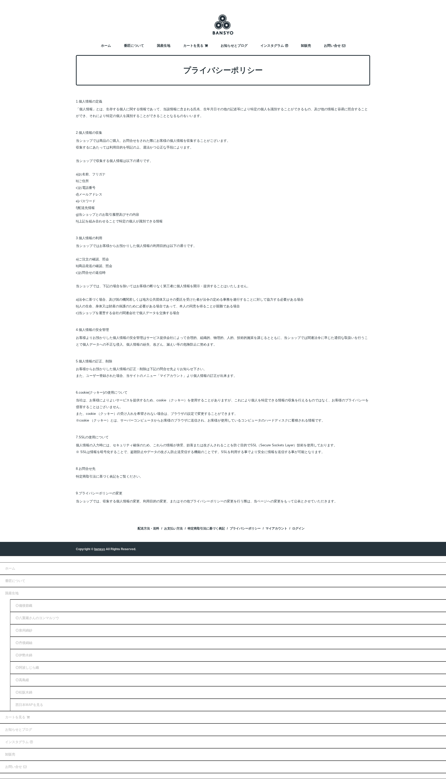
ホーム (106, 46)
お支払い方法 (173, 528)
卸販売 (306, 46)
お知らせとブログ (234, 46)
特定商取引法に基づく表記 (206, 528)
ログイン (298, 528)
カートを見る (193, 46)
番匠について (134, 46)
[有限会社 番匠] (223, 23)
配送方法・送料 (148, 528)
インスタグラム (272, 46)
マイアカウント (276, 528)
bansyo (99, 549)
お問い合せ (332, 46)
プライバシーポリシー (245, 528)
